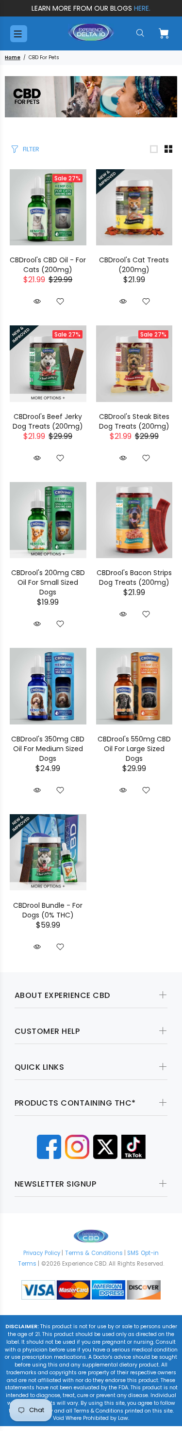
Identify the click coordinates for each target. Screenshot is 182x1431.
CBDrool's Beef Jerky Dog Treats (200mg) (48, 421)
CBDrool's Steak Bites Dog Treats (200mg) (134, 421)
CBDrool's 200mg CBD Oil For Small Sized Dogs (48, 582)
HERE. (142, 8)
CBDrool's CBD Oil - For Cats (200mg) (48, 264)
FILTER (31, 149)
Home (12, 57)
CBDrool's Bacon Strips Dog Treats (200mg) (134, 577)
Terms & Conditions (94, 1253)
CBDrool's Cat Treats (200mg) (134, 264)
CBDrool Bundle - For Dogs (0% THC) (48, 910)
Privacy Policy (42, 1253)
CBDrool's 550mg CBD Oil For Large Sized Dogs (134, 748)
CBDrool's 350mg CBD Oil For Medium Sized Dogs (47, 748)
